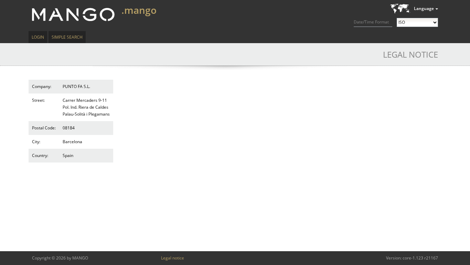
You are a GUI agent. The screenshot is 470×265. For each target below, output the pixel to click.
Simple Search (67, 37)
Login (38, 37)
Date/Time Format (371, 22)
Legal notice (172, 258)
